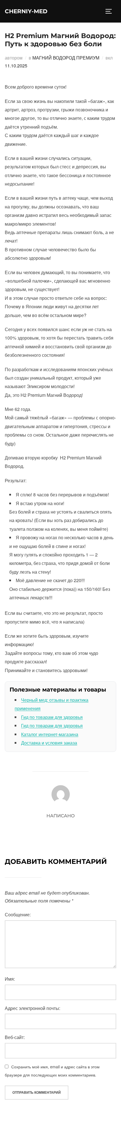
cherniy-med (26, 11)
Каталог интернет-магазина (49, 734)
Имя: (10, 979)
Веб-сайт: (15, 1037)
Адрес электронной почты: (32, 1008)
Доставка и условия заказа (49, 742)
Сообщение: (18, 914)
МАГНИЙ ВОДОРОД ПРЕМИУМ (65, 57)
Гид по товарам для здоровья (52, 717)
